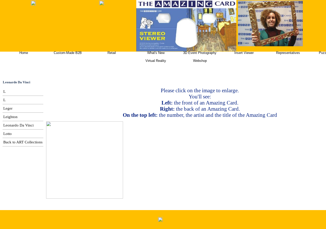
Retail (111, 53)
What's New (156, 53)
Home (23, 53)
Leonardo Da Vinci (18, 125)
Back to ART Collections (23, 142)
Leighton (10, 117)
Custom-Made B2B (68, 53)
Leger (7, 108)
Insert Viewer (244, 53)
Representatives (288, 53)
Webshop (200, 61)
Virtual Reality (155, 61)
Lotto (7, 134)
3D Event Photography (199, 53)
